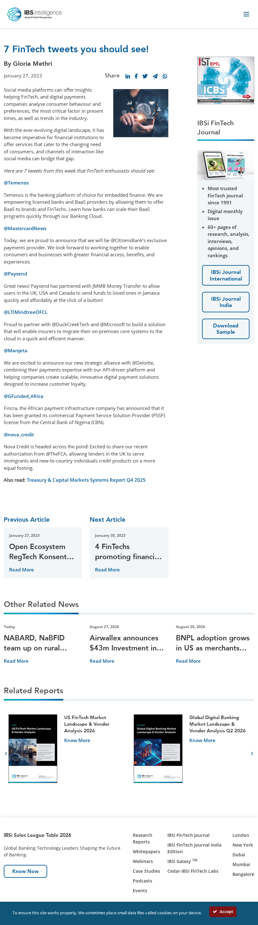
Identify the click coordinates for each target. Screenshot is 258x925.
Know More (77, 740)
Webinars (143, 861)
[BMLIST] (226, 80)
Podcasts (142, 881)
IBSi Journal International (226, 275)
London (241, 835)
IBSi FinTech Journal (188, 835)
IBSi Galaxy (182, 861)
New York (243, 845)
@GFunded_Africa (23, 396)
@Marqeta (15, 350)
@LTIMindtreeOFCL (26, 312)
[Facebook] (136, 76)
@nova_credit (19, 434)
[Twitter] (145, 76)
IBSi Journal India (226, 302)
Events (140, 891)
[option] (66, 753)
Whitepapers (146, 851)
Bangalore (243, 874)
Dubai (239, 855)
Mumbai (241, 864)
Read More (21, 569)
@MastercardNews (25, 228)
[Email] (155, 76)
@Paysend (15, 273)
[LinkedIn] (127, 76)
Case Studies (146, 871)
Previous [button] (6, 754)
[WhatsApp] (164, 76)
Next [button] (252, 754)
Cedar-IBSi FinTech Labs (192, 871)
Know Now (25, 871)
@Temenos (16, 182)
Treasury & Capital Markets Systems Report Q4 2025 (86, 480)
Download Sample (225, 328)
